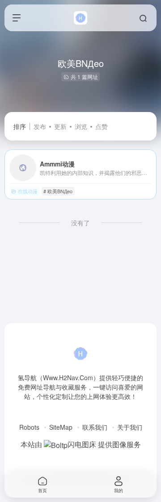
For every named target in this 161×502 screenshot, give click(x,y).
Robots (29, 427)
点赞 (101, 126)
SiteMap (60, 427)
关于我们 (129, 427)
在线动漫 (28, 191)
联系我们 (94, 427)
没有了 (80, 222)
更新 (60, 126)
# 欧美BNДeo (57, 191)
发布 (40, 126)
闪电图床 (82, 444)
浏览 (81, 126)
